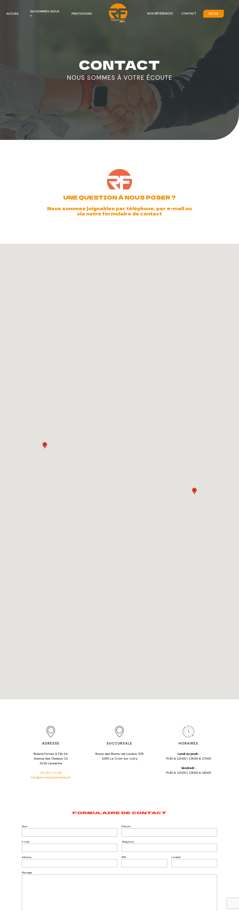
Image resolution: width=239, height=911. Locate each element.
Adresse (26, 857)
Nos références (160, 13)
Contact (188, 13)
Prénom (126, 826)
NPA (124, 857)
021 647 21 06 (51, 773)
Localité (176, 857)
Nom (24, 826)
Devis (213, 14)
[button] (45, 445)
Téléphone (128, 841)
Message (27, 872)
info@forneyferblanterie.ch (51, 777)
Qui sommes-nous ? (44, 13)
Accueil (12, 14)
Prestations (82, 14)
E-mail (25, 841)
